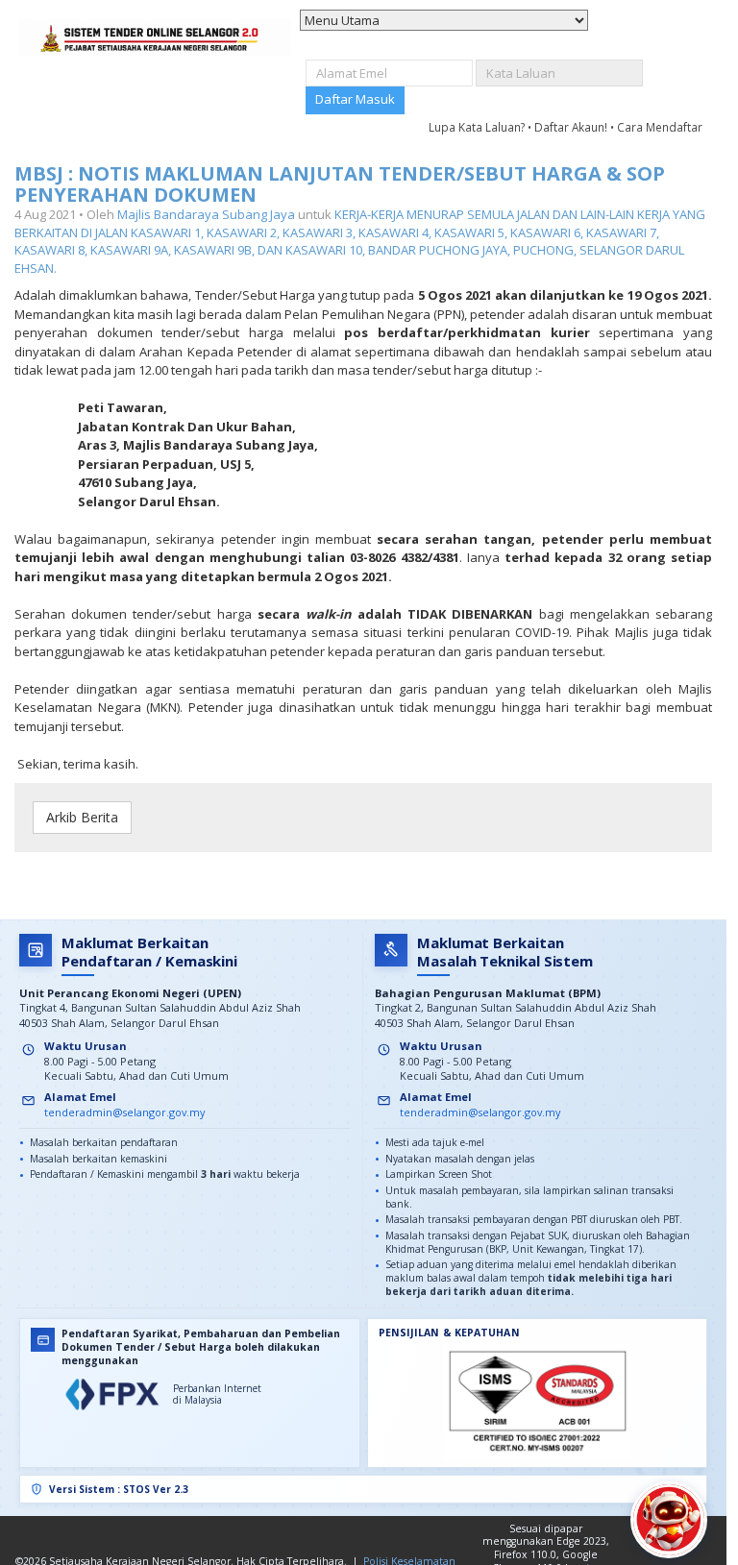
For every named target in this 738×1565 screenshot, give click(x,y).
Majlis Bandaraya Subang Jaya (206, 214)
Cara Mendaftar (659, 126)
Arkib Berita (82, 817)
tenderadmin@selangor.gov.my (124, 1112)
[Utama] (154, 38)
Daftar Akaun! (572, 126)
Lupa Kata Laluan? (478, 126)
